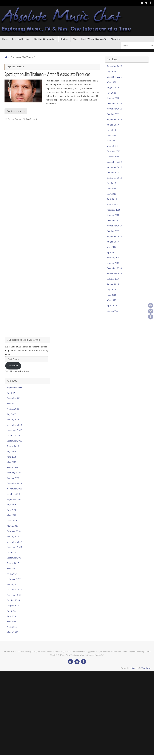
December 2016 (114, 268)
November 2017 (114, 226)
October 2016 (113, 279)
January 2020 (113, 98)
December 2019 (114, 103)
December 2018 (114, 162)
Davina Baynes (14, 119)
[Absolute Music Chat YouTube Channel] (142, 3)
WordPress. (146, 668)
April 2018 (112, 199)
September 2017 (114, 236)
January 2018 (113, 215)
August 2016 (113, 284)
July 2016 (111, 289)
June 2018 (111, 188)
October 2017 (113, 231)
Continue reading (15, 111)
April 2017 (112, 252)
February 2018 (113, 210)
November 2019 (114, 109)
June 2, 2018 (31, 119)
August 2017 (113, 242)
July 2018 (111, 183)
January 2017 (113, 263)
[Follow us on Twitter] (146, 3)
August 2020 (113, 87)
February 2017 (113, 257)
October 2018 (113, 172)
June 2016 (111, 295)
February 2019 (113, 151)
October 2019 (113, 114)
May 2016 (111, 300)
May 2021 (111, 82)
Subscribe (13, 365)
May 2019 (111, 140)
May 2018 (111, 194)
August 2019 (113, 125)
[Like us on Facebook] (150, 3)
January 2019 (113, 156)
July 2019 (111, 130)
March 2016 (112, 311)
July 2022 (111, 71)
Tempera (135, 668)
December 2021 (114, 77)
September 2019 (114, 119)
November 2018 (114, 167)
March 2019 (112, 146)
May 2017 (111, 247)
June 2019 (111, 135)
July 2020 (111, 93)
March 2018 (112, 204)
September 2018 (114, 178)
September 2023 (114, 66)
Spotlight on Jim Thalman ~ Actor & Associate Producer (47, 74)
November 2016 (114, 273)
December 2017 (114, 220)
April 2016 (112, 305)
